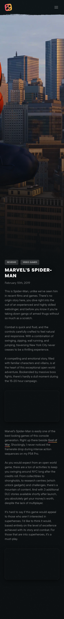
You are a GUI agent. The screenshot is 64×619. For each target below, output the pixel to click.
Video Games (30, 262)
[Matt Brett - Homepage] (8, 8)
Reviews (11, 262)
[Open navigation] (56, 7)
